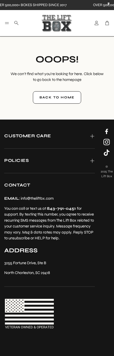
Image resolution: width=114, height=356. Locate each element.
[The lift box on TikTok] (106, 152)
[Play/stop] (109, 4)
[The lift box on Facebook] (106, 131)
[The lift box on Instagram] (106, 142)
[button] (7, 23)
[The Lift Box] (57, 23)
